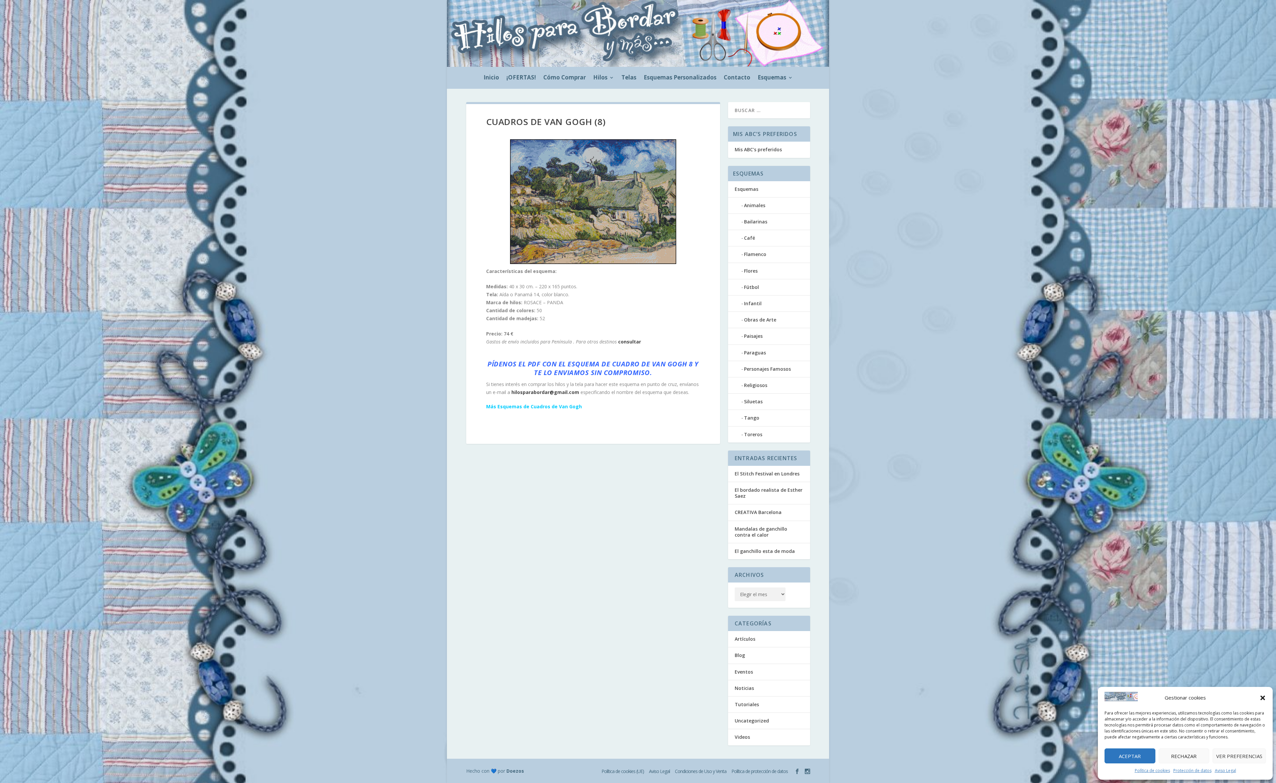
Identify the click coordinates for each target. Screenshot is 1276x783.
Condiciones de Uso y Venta (700, 771)
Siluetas (753, 401)
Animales (754, 205)
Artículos (745, 639)
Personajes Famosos (767, 369)
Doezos (515, 771)
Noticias (744, 688)
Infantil (753, 303)
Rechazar (1184, 756)
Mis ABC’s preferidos (758, 149)
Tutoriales (747, 704)
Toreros (753, 434)
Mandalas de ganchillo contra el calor (761, 532)
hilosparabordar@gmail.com (545, 392)
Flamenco (755, 254)
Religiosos (755, 385)
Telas (628, 78)
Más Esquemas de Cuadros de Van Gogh (534, 406)
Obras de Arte (760, 320)
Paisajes (753, 336)
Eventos (744, 672)
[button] (1262, 698)
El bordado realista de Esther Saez (768, 493)
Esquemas (772, 78)
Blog (740, 655)
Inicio (491, 78)
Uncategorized (752, 721)
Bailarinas (755, 221)
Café (749, 238)
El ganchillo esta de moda (765, 551)
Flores (751, 271)
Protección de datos (1192, 770)
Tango (751, 418)
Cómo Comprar (564, 78)
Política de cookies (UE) (622, 771)
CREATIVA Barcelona (758, 512)
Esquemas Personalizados (680, 78)
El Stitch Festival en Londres (767, 473)
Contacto (737, 78)
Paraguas (755, 352)
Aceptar (1130, 756)
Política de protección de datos (759, 771)
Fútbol (751, 287)
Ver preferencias (1239, 756)
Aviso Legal (1225, 770)
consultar (629, 341)
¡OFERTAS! (521, 78)
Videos (742, 737)
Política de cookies (1152, 770)
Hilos (600, 78)
